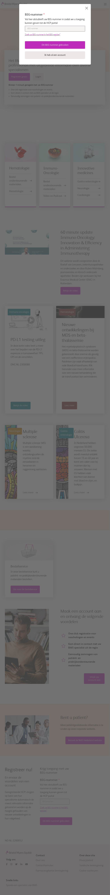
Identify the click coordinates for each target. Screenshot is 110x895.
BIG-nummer (34, 14)
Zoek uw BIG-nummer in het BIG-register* (42, 35)
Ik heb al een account (55, 55)
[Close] (86, 8)
